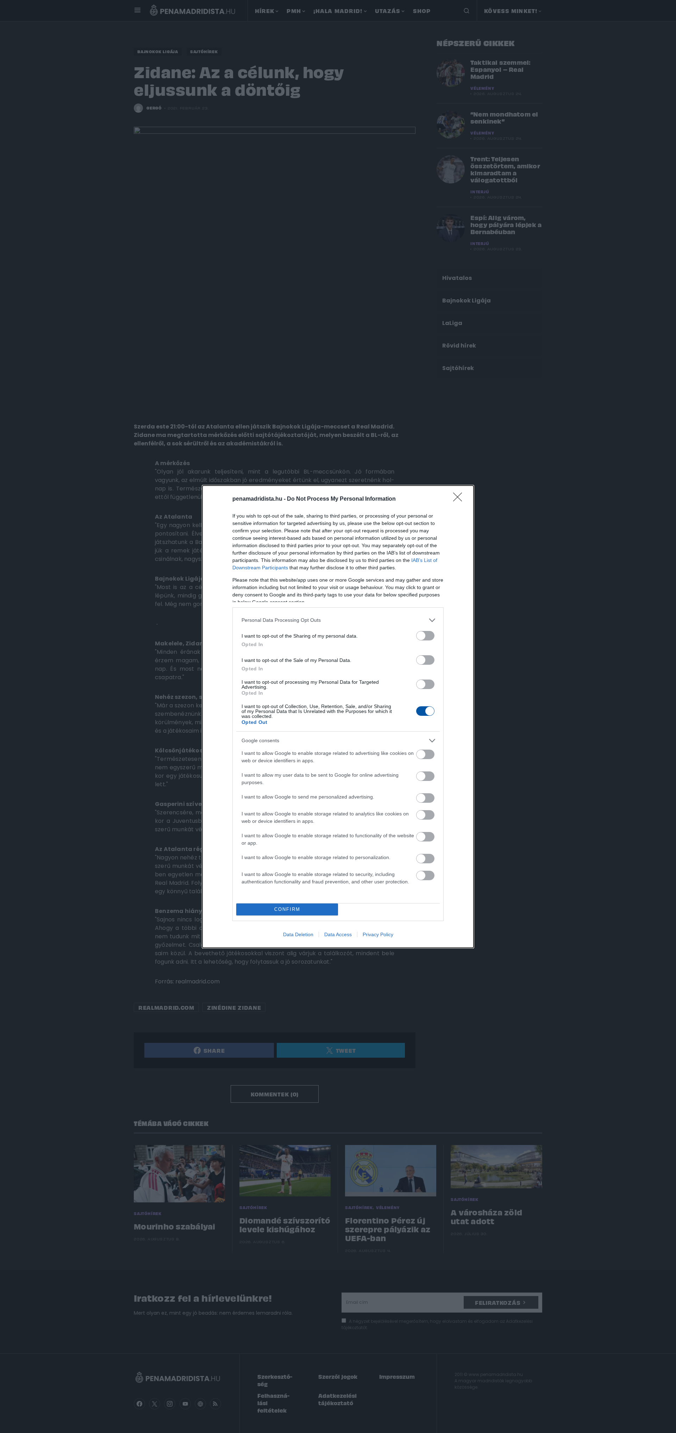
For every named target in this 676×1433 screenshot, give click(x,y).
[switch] (425, 635)
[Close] (460, 499)
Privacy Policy (378, 934)
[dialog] (338, 717)
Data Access (338, 934)
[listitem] (338, 620)
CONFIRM (287, 909)
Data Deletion (298, 934)
